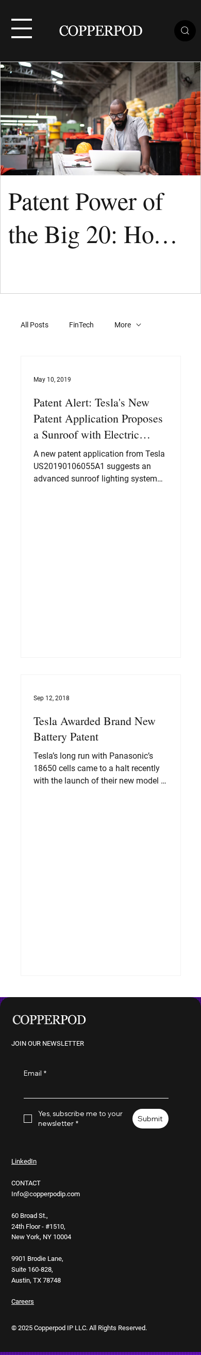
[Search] (185, 30)
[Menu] (21, 28)
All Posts (34, 325)
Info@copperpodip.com (45, 1194)
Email (35, 1073)
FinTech (81, 325)
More (122, 325)
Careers (22, 1301)
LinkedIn (24, 1161)
